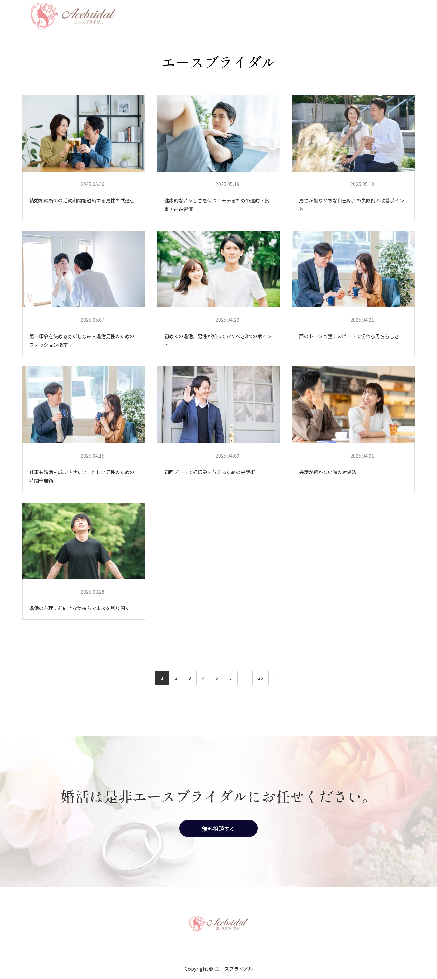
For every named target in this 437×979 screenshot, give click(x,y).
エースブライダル (52, 184)
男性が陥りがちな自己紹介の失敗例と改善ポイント (351, 204)
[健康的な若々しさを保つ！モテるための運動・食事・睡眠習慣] (218, 133)
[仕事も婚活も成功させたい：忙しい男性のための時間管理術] (83, 405)
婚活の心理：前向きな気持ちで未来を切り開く (79, 608)
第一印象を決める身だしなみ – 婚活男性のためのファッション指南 (82, 340)
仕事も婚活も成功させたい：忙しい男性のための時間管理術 (82, 476)
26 (260, 678)
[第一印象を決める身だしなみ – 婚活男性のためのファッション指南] (83, 269)
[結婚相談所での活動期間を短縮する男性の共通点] (83, 133)
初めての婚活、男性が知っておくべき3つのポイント (218, 340)
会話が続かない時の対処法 (327, 472)
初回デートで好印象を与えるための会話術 (209, 472)
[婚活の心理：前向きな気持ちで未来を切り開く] (83, 541)
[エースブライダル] (218, 923)
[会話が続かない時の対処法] (353, 405)
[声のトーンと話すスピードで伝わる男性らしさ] (353, 269)
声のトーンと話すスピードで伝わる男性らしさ (349, 336)
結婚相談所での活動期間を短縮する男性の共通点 (82, 200)
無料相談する (218, 828)
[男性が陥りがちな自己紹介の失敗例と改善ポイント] (353, 133)
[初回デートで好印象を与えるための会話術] (218, 405)
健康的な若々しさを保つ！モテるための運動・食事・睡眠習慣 (216, 204)
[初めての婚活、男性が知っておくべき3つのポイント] (218, 269)
